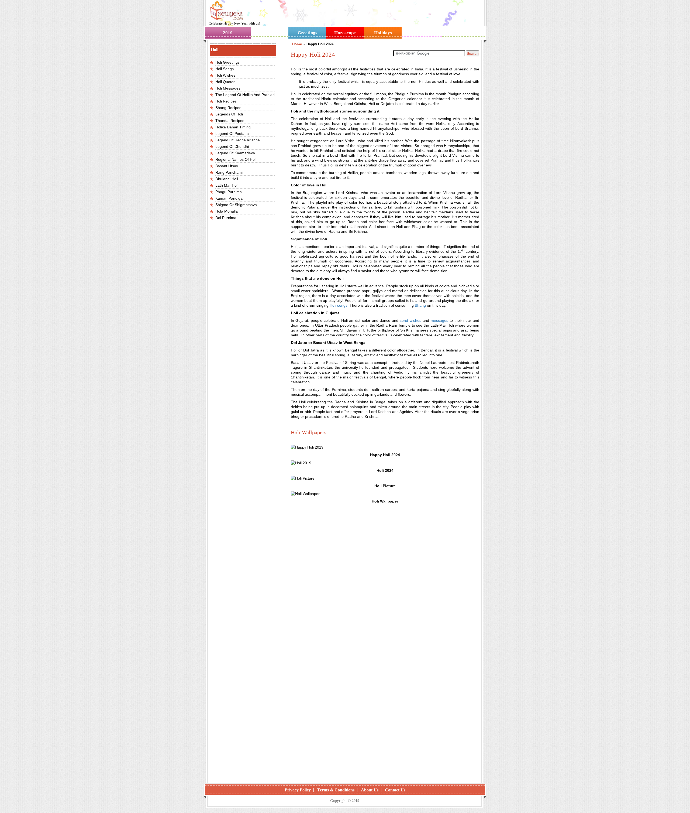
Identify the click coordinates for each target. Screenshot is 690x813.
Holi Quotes (225, 82)
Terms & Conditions (335, 790)
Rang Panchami (229, 172)
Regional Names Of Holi (235, 159)
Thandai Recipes (229, 120)
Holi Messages (227, 88)
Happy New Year (236, 23)
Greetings (307, 32)
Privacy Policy (298, 790)
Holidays (383, 32)
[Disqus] (385, 709)
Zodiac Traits (463, 32)
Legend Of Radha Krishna (237, 140)
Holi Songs (224, 69)
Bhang (420, 305)
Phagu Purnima (228, 192)
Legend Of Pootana (232, 133)
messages (439, 320)
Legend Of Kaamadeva (235, 153)
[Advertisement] (385, 580)
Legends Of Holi (229, 114)
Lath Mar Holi (226, 185)
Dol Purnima (225, 218)
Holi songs (338, 305)
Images (269, 32)
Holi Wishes (225, 75)
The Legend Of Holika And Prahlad (245, 95)
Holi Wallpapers (308, 432)
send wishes (410, 320)
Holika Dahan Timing (233, 127)
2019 (228, 32)
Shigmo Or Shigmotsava (236, 205)
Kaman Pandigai (229, 198)
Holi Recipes (226, 101)
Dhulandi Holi (226, 179)
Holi (214, 49)
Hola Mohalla (226, 211)
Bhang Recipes (228, 107)
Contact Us (395, 790)
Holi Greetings (227, 62)
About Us (369, 790)
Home (297, 44)
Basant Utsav (226, 166)
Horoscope (345, 32)
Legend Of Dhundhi (232, 146)
